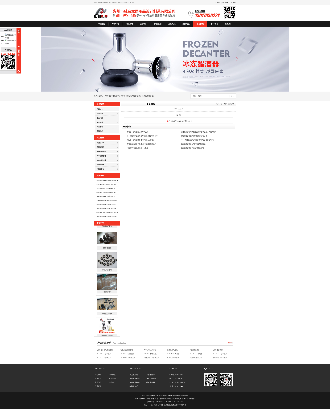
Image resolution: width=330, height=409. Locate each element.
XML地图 (232, 2)
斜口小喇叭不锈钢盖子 (151, 355)
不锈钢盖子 (100, 147)
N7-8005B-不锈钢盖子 (128, 355)
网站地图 (225, 2)
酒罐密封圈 (107, 279)
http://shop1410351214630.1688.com (169, 402)
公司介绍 (98, 375)
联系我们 (218, 2)
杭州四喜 (182, 405)
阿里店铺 (129, 24)
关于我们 (143, 24)
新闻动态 (186, 24)
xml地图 (192, 399)
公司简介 (100, 109)
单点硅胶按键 (101, 160)
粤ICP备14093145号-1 (143, 399)
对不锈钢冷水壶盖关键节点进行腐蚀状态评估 (107, 188)
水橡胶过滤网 (107, 258)
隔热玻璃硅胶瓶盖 (169, 395)
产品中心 (115, 24)
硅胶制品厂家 (130, 96)
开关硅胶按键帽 (182, 395)
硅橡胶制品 (100, 169)
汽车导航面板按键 (196, 355)
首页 (225, 104)
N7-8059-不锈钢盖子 (104, 352)
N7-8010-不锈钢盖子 (104, 355)
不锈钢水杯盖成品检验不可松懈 (107, 212)
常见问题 (200, 24)
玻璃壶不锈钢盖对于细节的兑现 (107, 180)
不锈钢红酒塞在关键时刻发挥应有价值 (107, 192)
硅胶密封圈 (100, 165)
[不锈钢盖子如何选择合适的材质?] (180, 121)
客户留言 (214, 24)
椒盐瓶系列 (100, 143)
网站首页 (101, 24)
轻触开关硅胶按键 (127, 348)
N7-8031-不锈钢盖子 (127, 352)
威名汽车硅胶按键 (173, 355)
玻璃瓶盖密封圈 (107, 301)
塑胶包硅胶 (107, 236)
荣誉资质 (158, 24)
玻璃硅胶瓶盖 (101, 151)
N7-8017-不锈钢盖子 (220, 352)
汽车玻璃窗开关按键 (220, 355)
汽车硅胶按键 (109, 96)
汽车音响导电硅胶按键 (105, 348)
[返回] (178, 115)
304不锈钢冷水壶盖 (107, 323)
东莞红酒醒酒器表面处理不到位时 (107, 216)
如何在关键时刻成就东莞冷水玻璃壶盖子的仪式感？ (107, 184)
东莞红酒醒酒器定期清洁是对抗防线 (107, 208)
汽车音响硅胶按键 (150, 348)
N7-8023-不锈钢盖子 (174, 352)
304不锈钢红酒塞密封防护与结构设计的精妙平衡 (107, 200)
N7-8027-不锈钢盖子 (151, 352)
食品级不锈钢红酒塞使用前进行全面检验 (107, 196)
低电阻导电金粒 (172, 348)
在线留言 (112, 382)
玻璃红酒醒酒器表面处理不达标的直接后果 (107, 204)
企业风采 (172, 24)
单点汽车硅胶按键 (148, 96)
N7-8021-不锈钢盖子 (197, 352)
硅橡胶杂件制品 (156, 395)
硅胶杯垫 (138, 96)
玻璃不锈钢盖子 (119, 96)
